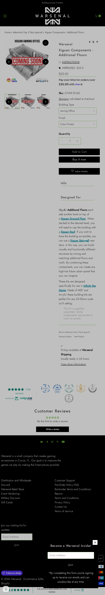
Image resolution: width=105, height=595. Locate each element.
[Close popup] (95, 542)
